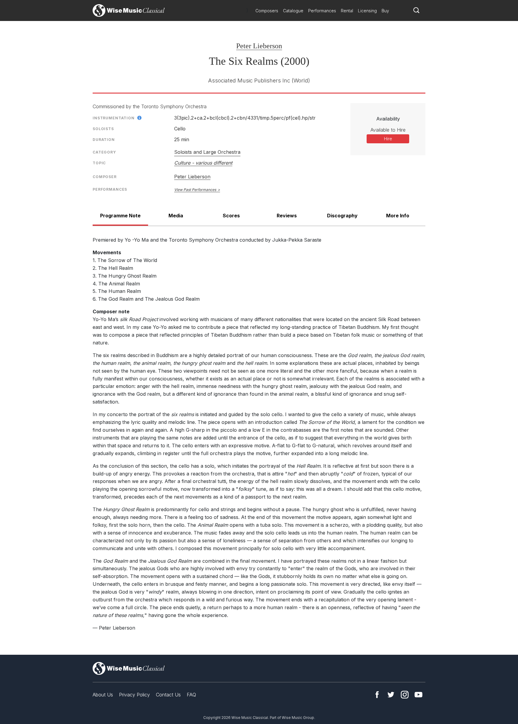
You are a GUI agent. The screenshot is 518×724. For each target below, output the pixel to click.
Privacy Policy (134, 695)
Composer (105, 176)
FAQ (191, 695)
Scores (231, 216)
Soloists (103, 129)
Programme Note (120, 216)
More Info (397, 216)
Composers (266, 10)
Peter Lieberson (259, 46)
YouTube (418, 695)
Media (175, 216)
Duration (104, 139)
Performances (322, 10)
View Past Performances (195, 189)
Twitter (391, 695)
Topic (99, 163)
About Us (103, 695)
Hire (388, 139)
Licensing (367, 10)
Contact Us (168, 695)
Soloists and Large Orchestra (207, 152)
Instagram (405, 695)
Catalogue (293, 10)
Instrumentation (114, 118)
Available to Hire (388, 130)
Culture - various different (203, 163)
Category (104, 152)
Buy (385, 10)
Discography (342, 216)
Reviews (287, 216)
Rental (347, 10)
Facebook (377, 695)
